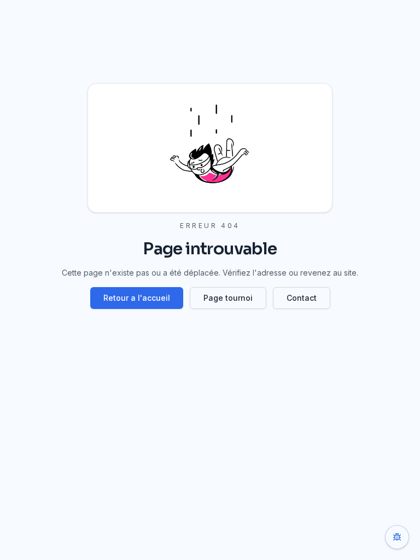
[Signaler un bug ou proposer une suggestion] (397, 537)
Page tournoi (228, 297)
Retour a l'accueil (136, 297)
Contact (302, 297)
